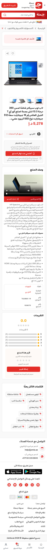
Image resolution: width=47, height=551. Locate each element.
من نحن (20, 503)
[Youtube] (15, 484)
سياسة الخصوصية (16, 517)
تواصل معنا (40, 503)
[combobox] (20, 15)
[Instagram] (32, 484)
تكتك (43, 526)
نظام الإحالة (40, 512)
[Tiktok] (21, 484)
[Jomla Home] (41, 15)
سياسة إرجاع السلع (16, 512)
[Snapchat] (9, 484)
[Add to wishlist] (13, 53)
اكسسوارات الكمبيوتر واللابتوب (20, 28)
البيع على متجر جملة (36, 508)
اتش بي (28, 292)
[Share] (7, 53)
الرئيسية (41, 28)
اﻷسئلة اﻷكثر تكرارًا (16, 530)
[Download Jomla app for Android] (33, 471)
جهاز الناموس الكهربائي (35, 521)
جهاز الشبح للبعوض (36, 530)
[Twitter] (26, 484)
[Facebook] (38, 484)
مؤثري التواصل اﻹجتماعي (34, 517)
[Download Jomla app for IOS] (14, 471)
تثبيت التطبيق (9, 5)
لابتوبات (28, 286)
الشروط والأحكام (17, 526)
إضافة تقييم (23, 369)
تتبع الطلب (19, 521)
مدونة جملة (18, 508)
